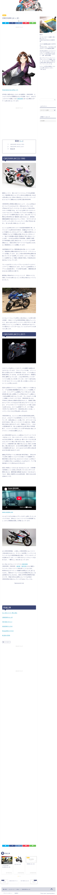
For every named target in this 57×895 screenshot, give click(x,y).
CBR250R (20, 98)
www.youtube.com (7, 512)
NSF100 (24, 566)
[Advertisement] (19, 38)
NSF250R (25, 564)
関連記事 (12, 149)
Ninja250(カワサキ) (8, 631)
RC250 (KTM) (6, 635)
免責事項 (16, 893)
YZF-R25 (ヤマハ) (7, 622)
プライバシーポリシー (7, 893)
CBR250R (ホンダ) (7, 617)
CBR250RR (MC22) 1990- (17, 144)
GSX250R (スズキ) (7, 626)
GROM (18, 566)
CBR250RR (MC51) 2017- (17, 146)
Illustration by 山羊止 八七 (10, 90)
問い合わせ (43, 69)
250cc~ (4, 15)
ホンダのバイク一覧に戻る (9, 613)
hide (21, 141)
